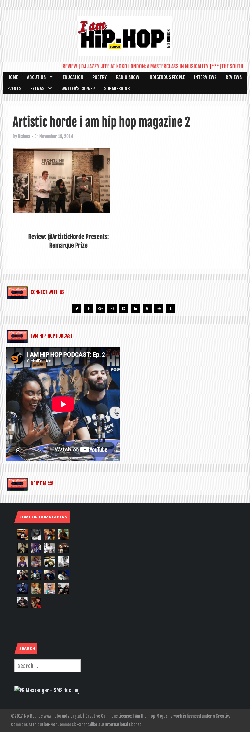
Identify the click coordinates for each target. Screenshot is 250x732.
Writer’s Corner (78, 89)
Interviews (205, 77)
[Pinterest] (123, 308)
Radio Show (127, 77)
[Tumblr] (170, 308)
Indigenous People (166, 77)
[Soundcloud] (158, 308)
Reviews (234, 77)
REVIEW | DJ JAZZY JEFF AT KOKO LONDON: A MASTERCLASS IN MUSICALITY (129, 66)
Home (12, 77)
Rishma (24, 136)
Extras (37, 89)
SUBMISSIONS (117, 89)
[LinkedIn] (135, 308)
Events (14, 89)
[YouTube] (147, 308)
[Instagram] (112, 308)
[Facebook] (88, 308)
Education (73, 77)
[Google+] (100, 308)
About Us (36, 77)
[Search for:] (47, 665)
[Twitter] (76, 308)
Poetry (99, 77)
